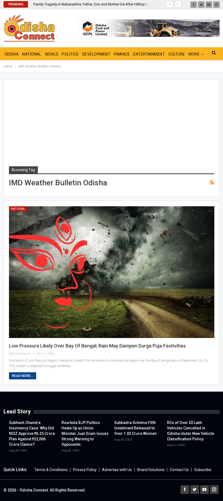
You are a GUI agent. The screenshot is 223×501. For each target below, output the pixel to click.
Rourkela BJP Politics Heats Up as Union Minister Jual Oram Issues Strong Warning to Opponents (85, 433)
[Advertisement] (111, 125)
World (51, 54)
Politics (70, 54)
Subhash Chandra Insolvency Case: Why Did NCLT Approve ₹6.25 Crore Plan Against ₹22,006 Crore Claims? (32, 433)
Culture (176, 54)
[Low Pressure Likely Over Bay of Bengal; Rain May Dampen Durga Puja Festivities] (111, 272)
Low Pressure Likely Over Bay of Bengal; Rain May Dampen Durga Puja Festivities (97, 346)
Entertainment (149, 54)
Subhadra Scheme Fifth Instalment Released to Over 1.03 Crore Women (135, 428)
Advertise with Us (117, 470)
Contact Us (179, 470)
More (194, 54)
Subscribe (202, 470)
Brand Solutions (151, 470)
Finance (122, 54)
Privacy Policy (85, 470)
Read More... (22, 376)
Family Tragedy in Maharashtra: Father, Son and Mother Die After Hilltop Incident (95, 4)
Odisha (12, 54)
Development (96, 54)
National (31, 54)
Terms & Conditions (51, 470)
